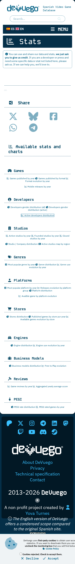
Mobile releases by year (39, 186)
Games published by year (22, 178)
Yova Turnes (37, 513)
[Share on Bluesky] (33, 116)
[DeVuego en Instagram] (32, 423)
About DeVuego (37, 462)
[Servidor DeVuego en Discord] (43, 432)
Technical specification (37, 474)
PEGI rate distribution (24, 407)
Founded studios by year (46, 235)
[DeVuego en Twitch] (20, 432)
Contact (37, 480)
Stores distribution (18, 316)
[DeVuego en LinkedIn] (54, 423)
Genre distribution (47, 264)
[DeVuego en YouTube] (32, 432)
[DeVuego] (37, 8)
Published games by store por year (48, 316)
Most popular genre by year (21, 264)
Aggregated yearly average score (51, 386)
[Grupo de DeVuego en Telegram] (43, 423)
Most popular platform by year (22, 287)
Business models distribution (26, 365)
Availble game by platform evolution (39, 296)
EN (21, 29)
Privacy (37, 468)
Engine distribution (22, 345)
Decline (31, 558)
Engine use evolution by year (50, 345)
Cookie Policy (52, 548)
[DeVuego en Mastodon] (66, 423)
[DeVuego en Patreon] (9, 423)
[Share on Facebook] (53, 116)
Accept (52, 558)
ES (12, 29)
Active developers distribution (39, 215)
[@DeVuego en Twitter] (20, 423)
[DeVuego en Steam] (54, 432)
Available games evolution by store (37, 319)
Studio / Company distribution (23, 244)
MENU (61, 29)
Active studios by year (19, 235)
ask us (8, 64)
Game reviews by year (21, 386)
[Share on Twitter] (13, 116)
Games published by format (51, 178)
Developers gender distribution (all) (27, 207)
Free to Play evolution (55, 365)
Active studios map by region (55, 244)
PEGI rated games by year (51, 407)
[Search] (59, 18)
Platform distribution (42, 290)
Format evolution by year (37, 181)
